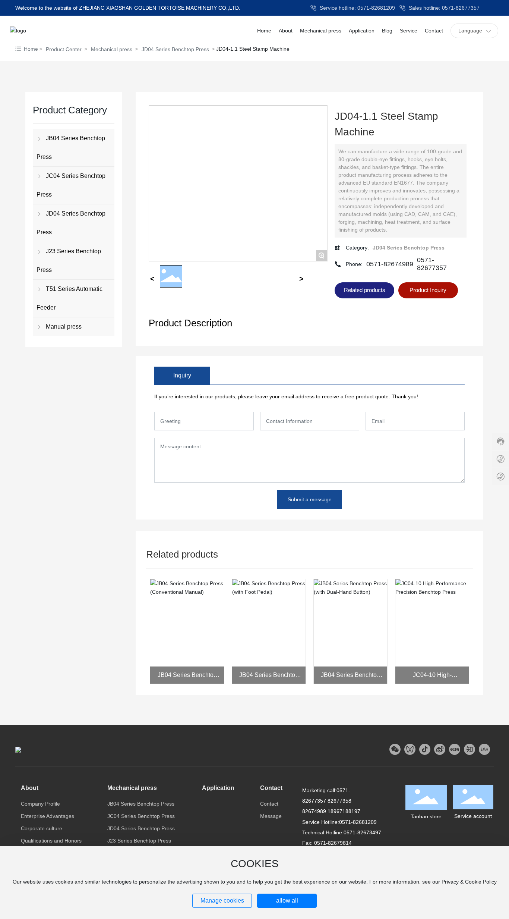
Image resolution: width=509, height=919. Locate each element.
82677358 (339, 801)
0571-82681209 (358, 822)
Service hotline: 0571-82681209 (356, 8)
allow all (287, 900)
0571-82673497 (362, 832)
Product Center (64, 49)
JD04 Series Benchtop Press (175, 49)
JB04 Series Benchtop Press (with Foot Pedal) (269, 678)
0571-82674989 (389, 264)
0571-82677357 (432, 264)
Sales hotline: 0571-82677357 (443, 8)
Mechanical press (111, 49)
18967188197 (344, 811)
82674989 (314, 811)
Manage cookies (222, 900)
